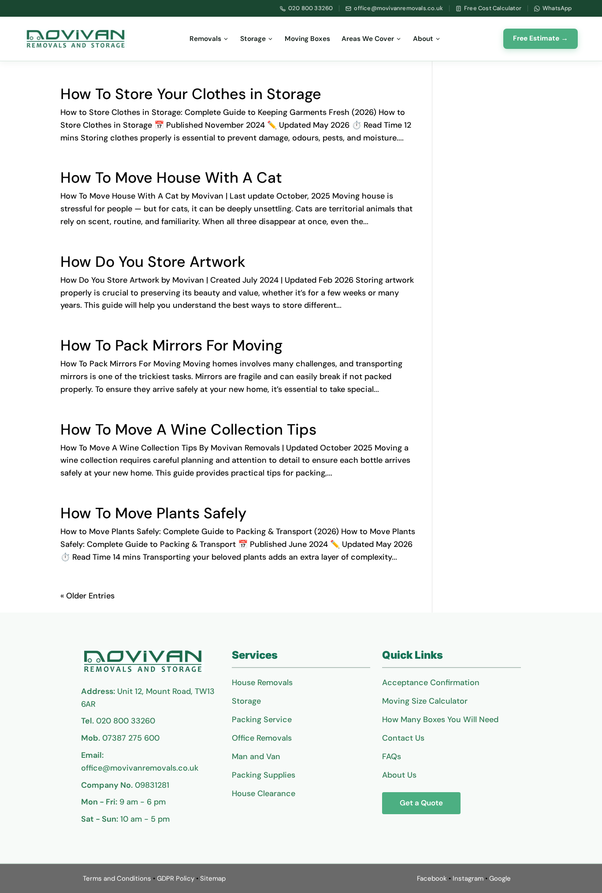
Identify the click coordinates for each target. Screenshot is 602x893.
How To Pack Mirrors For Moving (171, 345)
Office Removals (262, 738)
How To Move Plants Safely (153, 513)
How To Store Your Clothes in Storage (190, 94)
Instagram (468, 878)
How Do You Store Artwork (152, 262)
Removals (205, 38)
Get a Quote (421, 803)
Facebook (432, 878)
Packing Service (262, 719)
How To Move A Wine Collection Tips (188, 429)
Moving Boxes (307, 38)
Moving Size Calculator (425, 701)
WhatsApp (557, 8)
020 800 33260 (310, 8)
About (423, 38)
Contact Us (403, 738)
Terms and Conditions (117, 878)
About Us (399, 775)
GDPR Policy (175, 878)
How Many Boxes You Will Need (440, 719)
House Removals (262, 682)
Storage (253, 38)
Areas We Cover (368, 38)
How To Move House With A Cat (171, 178)
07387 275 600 (131, 738)
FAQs (391, 756)
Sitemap (213, 878)
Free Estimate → (540, 38)
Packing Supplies (263, 775)
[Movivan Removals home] (75, 39)
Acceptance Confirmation (430, 682)
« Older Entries (87, 595)
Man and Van (256, 756)
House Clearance (263, 793)
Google (500, 878)
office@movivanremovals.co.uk (398, 8)
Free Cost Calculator (492, 8)
